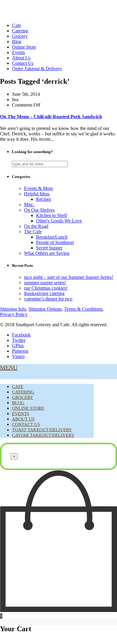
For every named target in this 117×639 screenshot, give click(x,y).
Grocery (20, 36)
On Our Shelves (39, 209)
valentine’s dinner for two (48, 298)
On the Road (36, 226)
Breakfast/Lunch (52, 237)
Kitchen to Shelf (51, 215)
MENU (8, 367)
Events (18, 52)
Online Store (24, 47)
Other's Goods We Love (59, 220)
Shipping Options (45, 309)
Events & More (38, 188)
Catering (20, 30)
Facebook (21, 334)
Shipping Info (13, 309)
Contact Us (22, 63)
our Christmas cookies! (46, 288)
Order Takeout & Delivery (37, 68)
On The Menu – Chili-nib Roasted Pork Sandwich (51, 116)
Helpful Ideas (37, 193)
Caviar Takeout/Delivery (43, 435)
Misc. (29, 204)
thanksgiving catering (44, 293)
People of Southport (55, 242)
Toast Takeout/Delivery (42, 429)
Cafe (16, 25)
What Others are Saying (46, 253)
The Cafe (33, 231)
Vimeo (18, 356)
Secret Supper (49, 247)
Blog (16, 41)
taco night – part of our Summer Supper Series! (68, 277)
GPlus (18, 345)
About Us (21, 57)
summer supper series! (45, 282)
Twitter (19, 340)
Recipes (43, 199)
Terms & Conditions (83, 309)
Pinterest (20, 351)
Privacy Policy (14, 314)
